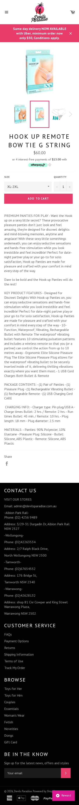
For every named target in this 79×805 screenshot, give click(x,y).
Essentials (11, 709)
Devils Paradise (23, 791)
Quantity (60, 176)
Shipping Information (19, 654)
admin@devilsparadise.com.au (35, 506)
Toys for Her (13, 689)
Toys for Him (13, 695)
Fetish (8, 722)
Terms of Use (13, 661)
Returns (9, 648)
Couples (9, 702)
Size (7, 176)
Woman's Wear (14, 715)
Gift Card (10, 742)
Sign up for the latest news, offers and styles (36, 763)
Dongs (8, 735)
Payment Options (16, 641)
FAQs (8, 634)
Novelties (11, 729)
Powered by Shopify (44, 791)
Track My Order (14, 668)
